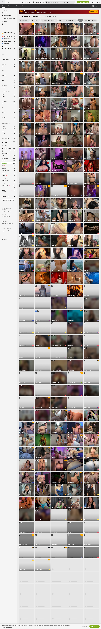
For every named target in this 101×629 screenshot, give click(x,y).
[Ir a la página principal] (12, 2)
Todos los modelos (6, 228)
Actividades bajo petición (68, 20)
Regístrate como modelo (7, 223)
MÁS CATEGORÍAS (9, 200)
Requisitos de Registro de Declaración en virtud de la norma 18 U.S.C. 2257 (8, 232)
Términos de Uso (5, 221)
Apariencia (24, 20)
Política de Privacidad (7, 218)
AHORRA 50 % (93, 11)
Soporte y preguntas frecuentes (6, 209)
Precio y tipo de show (49, 20)
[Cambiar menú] (2, 2)
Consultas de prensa (6, 216)
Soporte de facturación (7, 211)
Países (35, 20)
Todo (80, 20)
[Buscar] (64, 2)
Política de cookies (6, 627)
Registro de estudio (6, 226)
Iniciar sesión (95, 2)
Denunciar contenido (6, 214)
